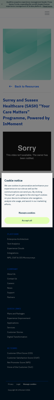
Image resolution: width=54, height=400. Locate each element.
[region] (27, 200)
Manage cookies (27, 212)
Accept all (27, 220)
